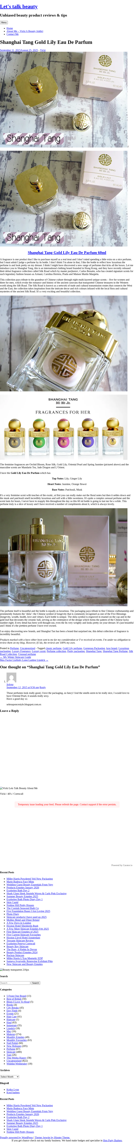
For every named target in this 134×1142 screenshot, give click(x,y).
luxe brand (111, 648)
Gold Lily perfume (72, 648)
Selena (10, 684)
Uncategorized (27, 648)
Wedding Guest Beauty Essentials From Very (30, 884)
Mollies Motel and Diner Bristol (23, 920)
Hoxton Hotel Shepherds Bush (22, 925)
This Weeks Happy (16, 1057)
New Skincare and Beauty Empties (25, 964)
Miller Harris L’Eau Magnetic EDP (25, 958)
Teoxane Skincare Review (20, 940)
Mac (9, 1031)
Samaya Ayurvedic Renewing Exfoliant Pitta (30, 961)
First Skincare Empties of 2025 (22, 931)
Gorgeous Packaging (94, 648)
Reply (43, 687)
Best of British (14, 998)
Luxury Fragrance (21, 651)
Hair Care (12, 1016)
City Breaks (13, 1007)
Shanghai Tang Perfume (115, 651)
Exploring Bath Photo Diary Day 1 (25, 899)
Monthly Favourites (17, 1040)
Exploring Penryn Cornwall (21, 943)
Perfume (14, 648)
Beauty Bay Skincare (17, 946)
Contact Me (13, 34)
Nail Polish (12, 1043)
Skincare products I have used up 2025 (27, 917)
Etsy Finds (12, 1010)
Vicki (43, 50)
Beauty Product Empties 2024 (22, 952)
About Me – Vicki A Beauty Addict (25, 31)
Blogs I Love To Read (18, 1001)
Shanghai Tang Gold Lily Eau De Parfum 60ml (67, 252)
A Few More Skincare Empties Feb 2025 (28, 928)
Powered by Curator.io (121, 865)
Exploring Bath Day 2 (18, 890)
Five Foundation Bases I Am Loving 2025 (28, 911)
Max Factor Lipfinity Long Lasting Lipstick (24, 660)
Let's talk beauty (19, 6)
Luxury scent (38, 651)
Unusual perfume (27, 654)
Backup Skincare (15, 955)
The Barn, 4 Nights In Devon (22, 949)
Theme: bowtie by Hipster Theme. (52, 1137)
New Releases (14, 1046)
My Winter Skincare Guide (15, 657)
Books (10, 1004)
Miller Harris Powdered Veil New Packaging (30, 878)
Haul (9, 1022)
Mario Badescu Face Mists (20, 881)
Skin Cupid (12, 902)
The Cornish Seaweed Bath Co (23, 908)
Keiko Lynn (13, 1089)
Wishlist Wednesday (17, 1063)
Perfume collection (56, 651)
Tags (9, 1054)
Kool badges (13, 1092)
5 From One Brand (16, 996)
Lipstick (11, 1028)
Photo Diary (13, 914)
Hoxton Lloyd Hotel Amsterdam (23, 937)
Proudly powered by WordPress (16, 1137)
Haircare (11, 1019)
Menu (4, 22)
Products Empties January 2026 (23, 887)
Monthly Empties (15, 1037)
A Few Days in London (19, 923)
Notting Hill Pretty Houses (20, 905)
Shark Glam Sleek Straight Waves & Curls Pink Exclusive (37, 893)
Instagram (12, 1025)
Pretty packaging (76, 651)
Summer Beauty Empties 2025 (22, 896)
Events (10, 1013)
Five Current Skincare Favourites (24, 934)
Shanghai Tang (93, 651)
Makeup (11, 1034)
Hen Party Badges (112, 1140)
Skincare (11, 1052)
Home (10, 28)
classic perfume (53, 648)
